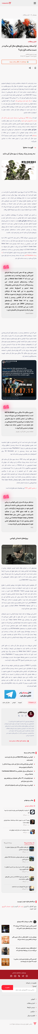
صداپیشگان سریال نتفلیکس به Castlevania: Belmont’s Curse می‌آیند (17, 772)
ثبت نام (20, 906)
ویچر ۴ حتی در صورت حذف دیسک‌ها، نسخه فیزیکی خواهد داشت (16, 821)
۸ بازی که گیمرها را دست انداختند (20, 887)
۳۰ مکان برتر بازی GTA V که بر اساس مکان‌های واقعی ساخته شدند (17, 878)
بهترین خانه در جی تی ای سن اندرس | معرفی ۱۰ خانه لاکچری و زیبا (17, 868)
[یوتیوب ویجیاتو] (15, 976)
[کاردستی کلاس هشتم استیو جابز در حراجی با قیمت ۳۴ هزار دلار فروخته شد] (5, 962)
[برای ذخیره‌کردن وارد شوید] (35, 68)
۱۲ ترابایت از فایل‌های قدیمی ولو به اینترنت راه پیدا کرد (16, 812)
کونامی (14, 703)
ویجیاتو (34, 15)
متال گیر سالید (6, 703)
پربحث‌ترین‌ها (8, 843)
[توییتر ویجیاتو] (19, 976)
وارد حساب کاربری (7, 906)
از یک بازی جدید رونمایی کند (23, 101)
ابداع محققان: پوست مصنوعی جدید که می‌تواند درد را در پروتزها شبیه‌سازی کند (26, 949)
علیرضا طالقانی (29, 54)
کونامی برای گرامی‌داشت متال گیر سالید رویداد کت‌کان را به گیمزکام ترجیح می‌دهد (17, 765)
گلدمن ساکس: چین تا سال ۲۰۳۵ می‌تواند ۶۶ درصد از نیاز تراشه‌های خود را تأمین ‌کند (24, 927)
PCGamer (31, 703)
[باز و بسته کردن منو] (34, 3)
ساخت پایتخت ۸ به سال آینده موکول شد (19, 830)
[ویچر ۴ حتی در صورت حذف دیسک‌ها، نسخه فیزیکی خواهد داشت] (32, 822)
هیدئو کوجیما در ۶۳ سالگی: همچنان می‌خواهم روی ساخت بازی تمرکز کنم (18, 779)
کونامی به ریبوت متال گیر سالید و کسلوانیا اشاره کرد (19, 785)
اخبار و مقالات (26, 15)
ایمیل (34, 986)
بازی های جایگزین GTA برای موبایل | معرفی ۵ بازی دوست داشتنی (17, 848)
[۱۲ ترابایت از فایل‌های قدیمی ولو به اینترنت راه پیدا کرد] (32, 812)
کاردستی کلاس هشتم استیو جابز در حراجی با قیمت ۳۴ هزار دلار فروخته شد (25, 960)
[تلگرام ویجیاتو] (22, 976)
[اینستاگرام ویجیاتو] (26, 976)
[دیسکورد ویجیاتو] (11, 976)
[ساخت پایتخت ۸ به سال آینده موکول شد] (32, 831)
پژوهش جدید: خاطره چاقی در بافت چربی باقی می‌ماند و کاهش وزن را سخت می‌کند (24, 938)
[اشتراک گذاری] (30, 68)
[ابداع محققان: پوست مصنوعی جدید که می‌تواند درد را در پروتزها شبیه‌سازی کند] (5, 951)
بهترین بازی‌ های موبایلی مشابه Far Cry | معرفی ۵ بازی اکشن (17, 858)
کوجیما (20, 703)
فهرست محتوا (28, 147)
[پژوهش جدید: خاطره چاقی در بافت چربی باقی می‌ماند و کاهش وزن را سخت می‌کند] (5, 940)
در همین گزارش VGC (30, 488)
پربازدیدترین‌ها (28, 843)
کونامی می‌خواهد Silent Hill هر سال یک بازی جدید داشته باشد (19, 758)
